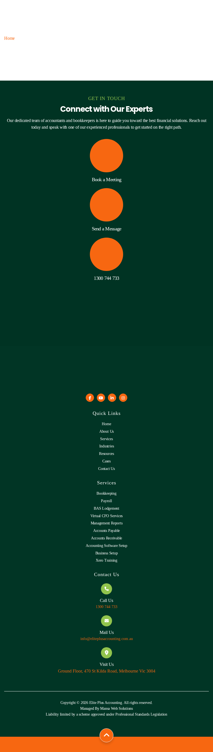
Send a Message (106, 228)
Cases (106, 461)
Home (9, 38)
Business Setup (106, 553)
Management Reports (107, 523)
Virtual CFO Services (106, 516)
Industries (106, 446)
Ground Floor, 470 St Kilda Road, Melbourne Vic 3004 (106, 671)
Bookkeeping (106, 493)
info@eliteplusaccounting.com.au (106, 639)
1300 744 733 (106, 278)
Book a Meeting (106, 179)
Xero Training (106, 560)
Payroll (106, 501)
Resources (106, 454)
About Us (106, 431)
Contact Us (106, 469)
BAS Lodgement (106, 508)
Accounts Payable (106, 531)
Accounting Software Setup (106, 546)
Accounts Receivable (106, 538)
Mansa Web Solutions (116, 708)
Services (106, 439)
